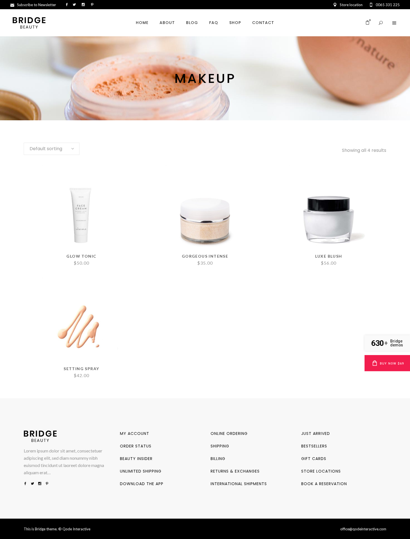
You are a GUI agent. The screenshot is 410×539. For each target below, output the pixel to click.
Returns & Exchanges (235, 471)
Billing (218, 458)
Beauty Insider (136, 458)
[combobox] (51, 149)
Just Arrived (315, 433)
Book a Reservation (324, 484)
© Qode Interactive (74, 529)
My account (134, 433)
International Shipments (239, 484)
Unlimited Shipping (140, 471)
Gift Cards (313, 458)
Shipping (220, 446)
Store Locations (321, 471)
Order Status (135, 446)
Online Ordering (229, 433)
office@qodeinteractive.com (363, 529)
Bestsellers (314, 446)
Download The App (141, 484)
